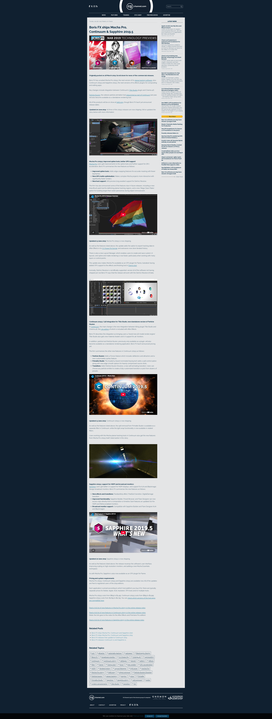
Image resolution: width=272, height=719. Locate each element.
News (104, 15)
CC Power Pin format (109, 248)
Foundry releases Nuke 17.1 (170, 133)
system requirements (99, 684)
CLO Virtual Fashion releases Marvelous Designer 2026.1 (171, 89)
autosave (129, 653)
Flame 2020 (132, 265)
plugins (123, 676)
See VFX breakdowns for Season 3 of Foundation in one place (172, 129)
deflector (123, 661)
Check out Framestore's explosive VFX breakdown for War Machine (171, 41)
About (92, 705)
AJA (93, 653)
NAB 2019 (119, 102)
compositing (149, 657)
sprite (148, 680)
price (132, 676)
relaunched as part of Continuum (138, 95)
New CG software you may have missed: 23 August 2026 (172, 120)
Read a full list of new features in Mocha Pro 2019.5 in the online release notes (117, 608)
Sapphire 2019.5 (123, 680)
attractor (101, 653)
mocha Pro (145, 668)
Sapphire (92, 487)
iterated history (105, 668)
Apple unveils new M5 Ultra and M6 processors (171, 26)
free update (131, 665)
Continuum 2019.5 (110, 661)
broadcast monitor (108, 657)
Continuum (95, 327)
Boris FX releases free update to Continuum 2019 (109, 637)
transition (126, 684)
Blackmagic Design (143, 653)
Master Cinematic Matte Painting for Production (172, 125)
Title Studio (133, 90)
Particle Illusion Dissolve (143, 672)
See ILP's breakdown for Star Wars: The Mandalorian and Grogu (171, 74)
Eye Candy (138, 15)
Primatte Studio (97, 680)
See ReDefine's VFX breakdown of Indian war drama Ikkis (171, 168)
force (121, 665)
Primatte (141, 676)
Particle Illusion (94, 95)
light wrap (133, 668)
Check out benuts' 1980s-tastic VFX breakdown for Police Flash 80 (172, 158)
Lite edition (105, 329)
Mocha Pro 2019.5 (98, 672)
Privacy (123, 705)
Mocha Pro (93, 164)
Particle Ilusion (97, 676)
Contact (102, 705)
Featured (114, 15)
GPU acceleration (146, 665)
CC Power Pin (124, 657)
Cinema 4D (137, 657)
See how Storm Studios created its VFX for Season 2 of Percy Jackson (172, 146)
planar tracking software (143, 80)
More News (172, 116)
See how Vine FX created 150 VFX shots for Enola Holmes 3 (172, 136)
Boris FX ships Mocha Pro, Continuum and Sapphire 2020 (112, 633)
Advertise (166, 15)
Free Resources (152, 15)
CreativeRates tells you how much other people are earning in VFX (172, 152)
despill (133, 661)
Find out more (138, 716)
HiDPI (94, 668)
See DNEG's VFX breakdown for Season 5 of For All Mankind (171, 103)
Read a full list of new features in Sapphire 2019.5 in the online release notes (116, 620)
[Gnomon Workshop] (175, 697)
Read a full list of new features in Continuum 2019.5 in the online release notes (117, 613)
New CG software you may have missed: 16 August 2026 (172, 172)
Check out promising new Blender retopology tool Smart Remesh (171, 57)
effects (151, 661)
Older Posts (179, 176)
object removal (124, 672)
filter (93, 665)
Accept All (149, 716)
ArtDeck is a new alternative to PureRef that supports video (171, 163)
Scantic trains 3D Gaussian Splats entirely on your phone (172, 141)
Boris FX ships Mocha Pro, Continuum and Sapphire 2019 (112, 635)
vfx (135, 684)
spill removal (137, 680)
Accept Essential (162, 716)
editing (142, 661)
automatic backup (115, 653)
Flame (101, 665)
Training (126, 15)
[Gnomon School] (159, 697)
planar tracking (111, 676)
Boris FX (95, 657)
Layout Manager (120, 668)
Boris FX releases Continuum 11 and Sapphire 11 (109, 640)
